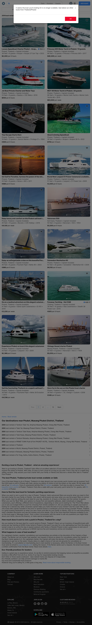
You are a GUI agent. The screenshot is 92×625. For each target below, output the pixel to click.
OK (71, 19)
